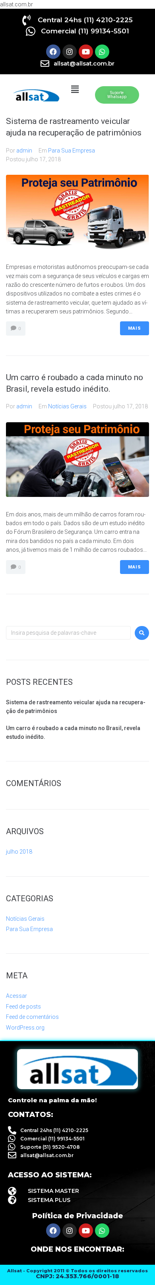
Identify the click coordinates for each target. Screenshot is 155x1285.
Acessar (16, 996)
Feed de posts (23, 1006)
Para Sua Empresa (71, 150)
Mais (134, 328)
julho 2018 (19, 851)
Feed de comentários (32, 1017)
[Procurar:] (68, 633)
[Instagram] (69, 51)
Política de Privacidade (77, 1216)
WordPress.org (25, 1027)
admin (24, 150)
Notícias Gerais (67, 406)
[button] (74, 89)
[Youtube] (86, 51)
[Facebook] (53, 51)
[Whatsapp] (102, 51)
